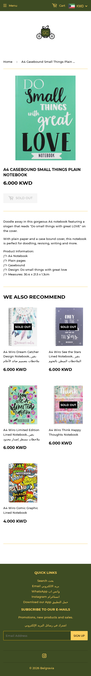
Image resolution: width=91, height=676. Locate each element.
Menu (13, 5)
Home (7, 61)
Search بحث (45, 580)
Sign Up (79, 635)
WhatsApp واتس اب (46, 591)
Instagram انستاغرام (46, 596)
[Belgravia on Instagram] (44, 656)
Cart (61, 5)
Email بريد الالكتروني (45, 586)
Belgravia (47, 668)
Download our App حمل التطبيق (45, 602)
